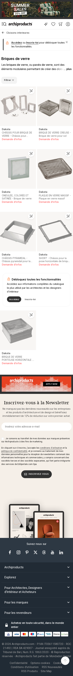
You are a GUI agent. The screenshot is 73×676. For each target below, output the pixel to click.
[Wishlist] (53, 24)
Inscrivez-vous (39, 474)
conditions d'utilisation (51, 448)
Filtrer (8, 80)
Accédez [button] (16, 42)
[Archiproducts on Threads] (44, 552)
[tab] (36, 567)
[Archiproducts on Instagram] (19, 552)
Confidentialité (19, 663)
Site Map (46, 671)
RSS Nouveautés (52, 667)
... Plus (68, 69)
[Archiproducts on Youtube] (53, 552)
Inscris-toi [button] (32, 42)
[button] (66, 42)
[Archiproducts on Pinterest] (27, 552)
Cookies (58, 663)
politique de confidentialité (14, 451)
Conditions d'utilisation (25, 667)
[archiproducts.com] (20, 24)
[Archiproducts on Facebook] (11, 552)
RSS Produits (29, 671)
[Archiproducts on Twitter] (36, 552)
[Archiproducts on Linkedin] (61, 552)
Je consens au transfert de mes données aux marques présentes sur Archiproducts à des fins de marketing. (35, 440)
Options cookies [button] (40, 663)
